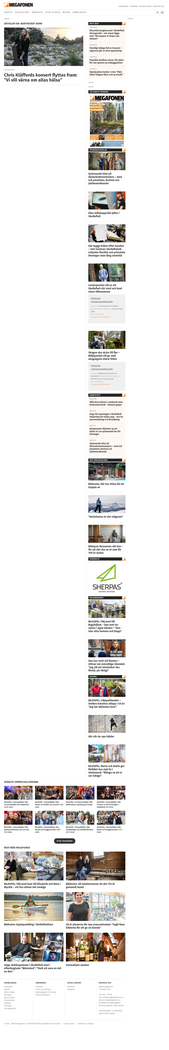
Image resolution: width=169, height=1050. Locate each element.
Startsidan (8, 987)
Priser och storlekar (43, 989)
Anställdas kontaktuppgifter (110, 1003)
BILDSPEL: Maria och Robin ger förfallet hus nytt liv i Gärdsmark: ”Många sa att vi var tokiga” (106, 771)
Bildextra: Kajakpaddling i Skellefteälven (28, 924)
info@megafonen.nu (112, 1000)
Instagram (71, 989)
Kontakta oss (158, 6)
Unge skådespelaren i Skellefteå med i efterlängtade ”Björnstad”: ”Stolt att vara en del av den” (32, 968)
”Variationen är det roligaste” (105, 516)
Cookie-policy (69, 1024)
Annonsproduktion (43, 995)
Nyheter (8, 12)
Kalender (7, 1003)
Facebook (71, 987)
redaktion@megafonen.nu (113, 997)
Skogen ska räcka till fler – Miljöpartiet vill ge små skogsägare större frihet (104, 356)
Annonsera (123, 6)
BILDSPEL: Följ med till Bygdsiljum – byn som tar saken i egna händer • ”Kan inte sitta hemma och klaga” (105, 626)
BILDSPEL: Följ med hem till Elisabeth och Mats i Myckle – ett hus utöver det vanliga (32, 885)
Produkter (39, 987)
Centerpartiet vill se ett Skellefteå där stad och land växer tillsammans (105, 288)
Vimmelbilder (79, 12)
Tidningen (133, 6)
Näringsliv (37, 12)
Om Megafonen (145, 6)
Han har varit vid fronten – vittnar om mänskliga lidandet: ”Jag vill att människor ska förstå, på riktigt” (106, 665)
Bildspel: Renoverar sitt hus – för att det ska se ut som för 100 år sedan (105, 549)
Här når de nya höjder (101, 736)
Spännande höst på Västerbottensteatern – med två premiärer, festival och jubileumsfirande (105, 178)
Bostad (66, 12)
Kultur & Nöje (22, 12)
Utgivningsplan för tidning (46, 992)
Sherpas (90, 1024)
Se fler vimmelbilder (65, 841)
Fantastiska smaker (77, 965)
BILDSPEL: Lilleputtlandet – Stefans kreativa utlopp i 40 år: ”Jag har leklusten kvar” (106, 703)
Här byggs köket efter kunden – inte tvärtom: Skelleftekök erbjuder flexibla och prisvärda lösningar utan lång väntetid (106, 250)
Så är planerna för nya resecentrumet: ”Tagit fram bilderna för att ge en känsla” (95, 926)
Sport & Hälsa (52, 12)
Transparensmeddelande (100, 317)
